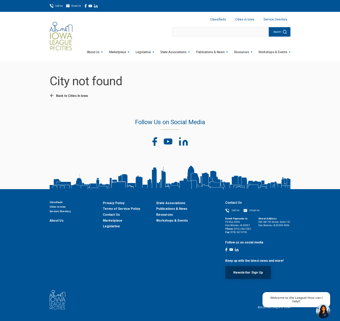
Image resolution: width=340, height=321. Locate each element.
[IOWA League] (61, 36)
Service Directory (275, 19)
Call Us (59, 5)
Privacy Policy (114, 203)
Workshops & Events (273, 52)
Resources (241, 52)
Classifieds (218, 19)
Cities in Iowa (244, 19)
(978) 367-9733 (238, 232)
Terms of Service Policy (121, 209)
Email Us (76, 5)
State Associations (173, 52)
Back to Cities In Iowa (71, 96)
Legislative (143, 52)
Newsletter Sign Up (248, 272)
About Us (93, 52)
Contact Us (111, 214)
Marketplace (117, 52)
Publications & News (171, 209)
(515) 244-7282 (242, 229)
